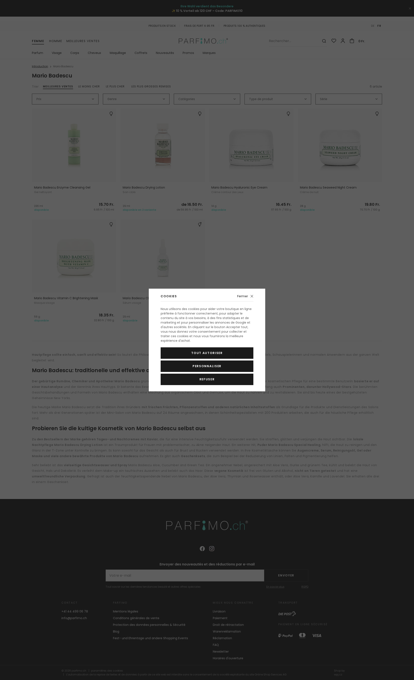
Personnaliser (207, 366)
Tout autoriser (207, 353)
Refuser (207, 379)
